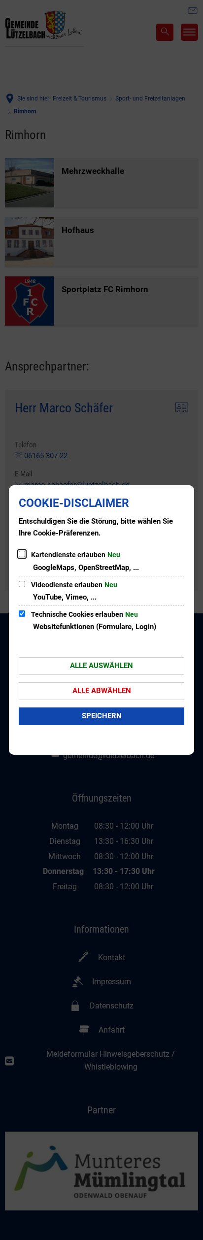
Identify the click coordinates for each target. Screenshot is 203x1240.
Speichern (102, 715)
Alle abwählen (101, 690)
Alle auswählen (101, 665)
